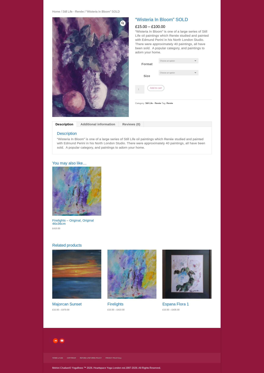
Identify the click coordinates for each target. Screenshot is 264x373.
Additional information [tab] (98, 124)
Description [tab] (64, 124)
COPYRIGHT (71, 358)
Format (146, 64)
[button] (123, 23)
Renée (170, 103)
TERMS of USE (57, 358)
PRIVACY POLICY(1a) (113, 358)
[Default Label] (55, 341)
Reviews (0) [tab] (131, 124)
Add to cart (156, 88)
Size (147, 76)
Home (56, 11)
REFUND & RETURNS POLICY (91, 358)
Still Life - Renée (73, 11)
